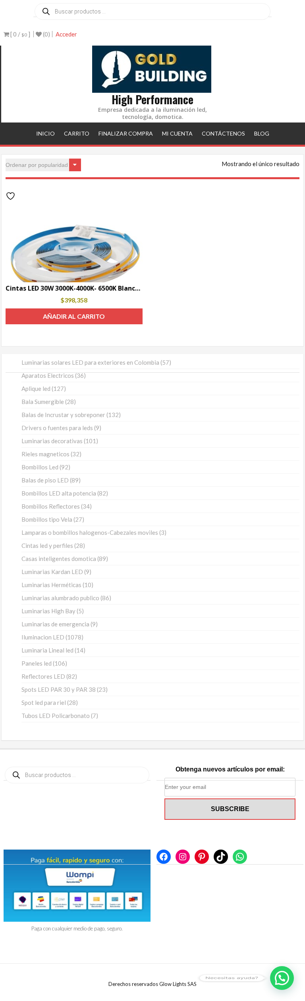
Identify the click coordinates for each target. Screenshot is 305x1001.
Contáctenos (223, 133)
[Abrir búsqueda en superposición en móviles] (152, 11)
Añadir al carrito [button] (74, 316)
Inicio (45, 133)
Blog (261, 133)
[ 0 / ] (19, 34)
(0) (46, 34)
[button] (282, 978)
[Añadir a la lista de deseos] (11, 196)
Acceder (66, 34)
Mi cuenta (177, 133)
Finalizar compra (125, 133)
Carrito (76, 133)
